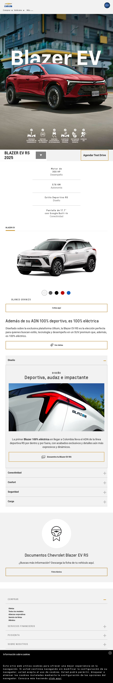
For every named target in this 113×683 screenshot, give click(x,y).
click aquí (55, 678)
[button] (56, 360)
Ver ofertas (58, 345)
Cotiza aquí (56, 308)
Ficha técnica (56, 572)
